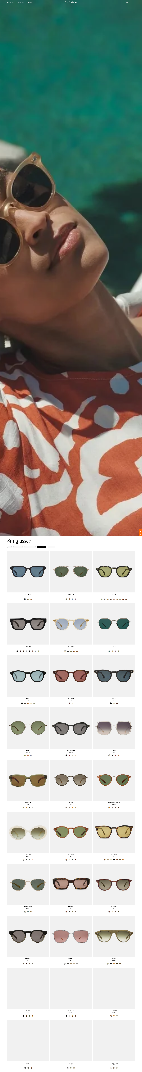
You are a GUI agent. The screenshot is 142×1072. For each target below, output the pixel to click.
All (9, 547)
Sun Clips (51, 547)
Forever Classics (30, 547)
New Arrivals (18, 547)
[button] (25, 599)
